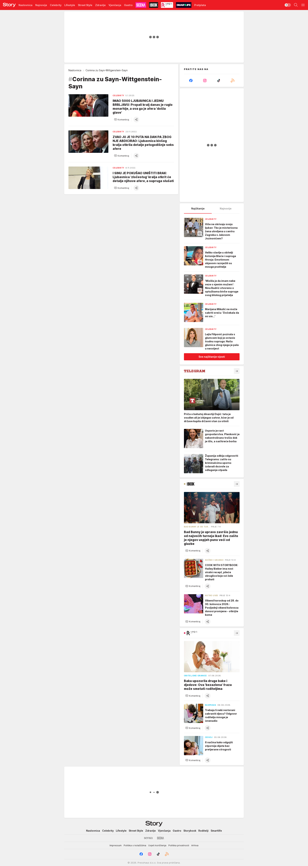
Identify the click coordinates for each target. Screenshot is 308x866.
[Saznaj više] (237, 371)
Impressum (116, 845)
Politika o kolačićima (135, 845)
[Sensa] (148, 838)
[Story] (9, 5)
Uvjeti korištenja (157, 845)
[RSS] (233, 80)
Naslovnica (74, 70)
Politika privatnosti (178, 845)
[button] (121, 119)
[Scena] (160, 838)
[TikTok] (219, 80)
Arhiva (194, 845)
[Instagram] (205, 80)
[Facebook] (191, 80)
